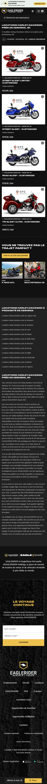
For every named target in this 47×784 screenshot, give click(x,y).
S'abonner (23, 642)
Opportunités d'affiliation (23, 717)
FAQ (26, 691)
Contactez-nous (23, 700)
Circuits (25, 683)
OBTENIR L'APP (40, 4)
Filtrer (34, 780)
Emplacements (10, 683)
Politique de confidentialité (33, 733)
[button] (23, 69)
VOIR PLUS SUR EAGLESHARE (15, 256)
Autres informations (24, 742)
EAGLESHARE (12, 691)
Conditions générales (11, 733)
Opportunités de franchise (23, 708)
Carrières (23, 725)
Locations (39, 683)
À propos (38, 691)
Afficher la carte (13, 780)
